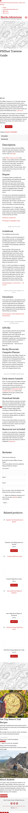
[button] (3, 741)
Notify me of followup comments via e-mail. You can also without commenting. (13, 497)
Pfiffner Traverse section (12, 158)
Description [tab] (4, 136)
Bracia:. (16, 807)
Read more (12, 441)
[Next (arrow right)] (1, 407)
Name (4, 477)
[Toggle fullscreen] (3, 812)
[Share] (5, 812)
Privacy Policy (15, 806)
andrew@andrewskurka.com (10, 9)
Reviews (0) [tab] (4, 139)
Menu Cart (6, 13)
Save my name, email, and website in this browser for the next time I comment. (13, 491)
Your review (5, 468)
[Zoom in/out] (1, 812)
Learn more (20, 110)
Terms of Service (7, 806)
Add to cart (8, 126)
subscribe (14, 497)
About (4, 7)
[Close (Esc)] (8, 812)
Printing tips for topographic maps (11, 220)
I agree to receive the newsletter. (9, 743)
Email (4, 483)
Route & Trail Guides (11, 132)
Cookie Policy (22, 806)
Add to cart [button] (14, 550)
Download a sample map (9, 217)
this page (13, 153)
